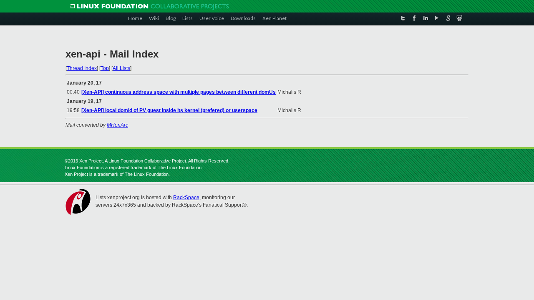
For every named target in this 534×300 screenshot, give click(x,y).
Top (105, 68)
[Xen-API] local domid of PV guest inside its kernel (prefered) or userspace (169, 110)
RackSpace (186, 197)
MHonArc (117, 125)
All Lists (121, 68)
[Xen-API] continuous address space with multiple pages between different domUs (178, 92)
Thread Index (82, 68)
